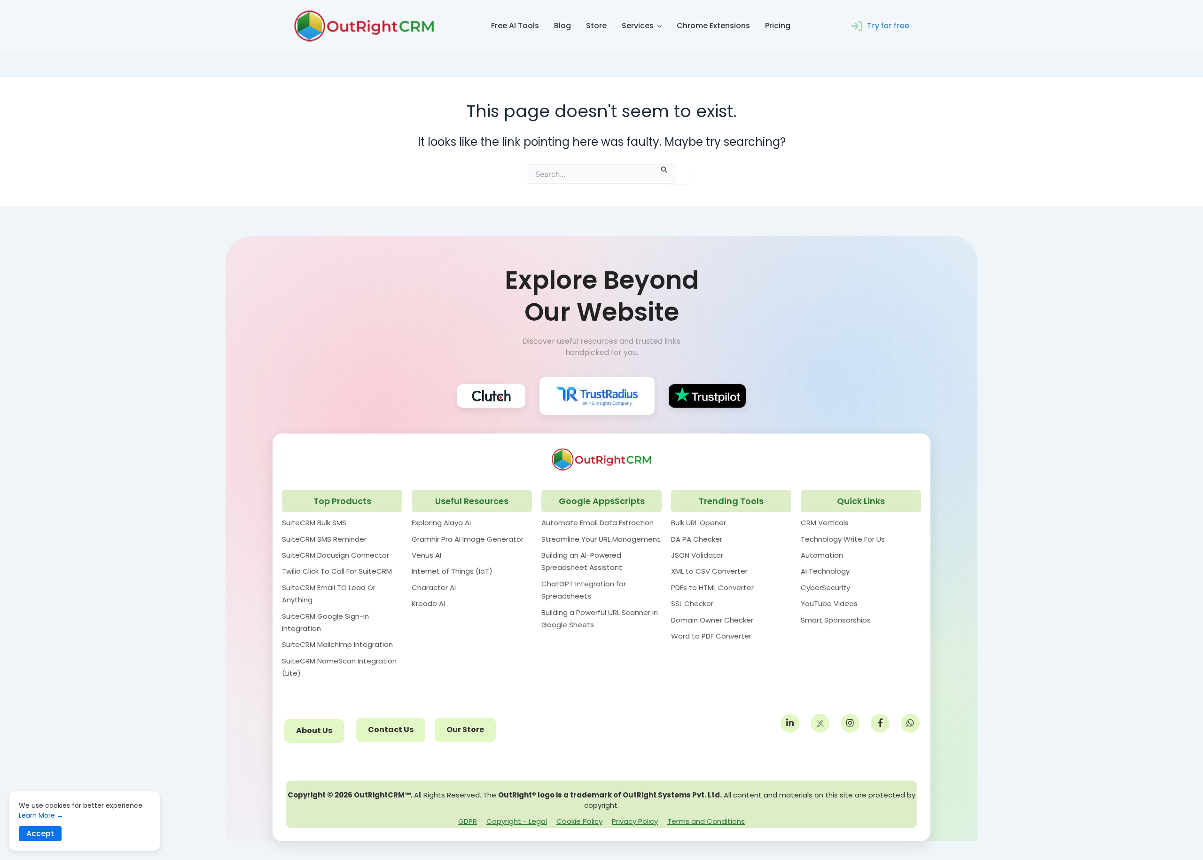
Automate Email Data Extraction (597, 523)
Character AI (434, 587)
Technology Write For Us (843, 539)
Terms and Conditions (706, 821)
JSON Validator (697, 555)
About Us (314, 730)
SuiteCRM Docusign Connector (335, 555)
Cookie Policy (579, 821)
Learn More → (41, 815)
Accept (40, 833)
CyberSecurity (825, 587)
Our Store (465, 729)
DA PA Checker (696, 539)
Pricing (777, 25)
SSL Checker (692, 603)
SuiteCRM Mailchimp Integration (337, 644)
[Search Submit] (664, 169)
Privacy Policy (635, 821)
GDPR (467, 821)
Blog (562, 25)
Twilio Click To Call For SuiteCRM (337, 571)
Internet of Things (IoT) (452, 571)
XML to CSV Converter (709, 571)
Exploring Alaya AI (441, 523)
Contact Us (391, 729)
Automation (822, 555)
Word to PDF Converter (711, 636)
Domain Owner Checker (712, 620)
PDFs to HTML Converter (712, 587)
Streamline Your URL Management (600, 539)
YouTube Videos (829, 603)
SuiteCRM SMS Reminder (324, 539)
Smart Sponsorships (836, 620)
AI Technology (825, 571)
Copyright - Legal (516, 821)
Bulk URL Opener (698, 523)
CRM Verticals (825, 523)
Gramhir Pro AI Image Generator (467, 539)
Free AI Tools (515, 25)
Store (596, 25)
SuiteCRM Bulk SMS (314, 523)
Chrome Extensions (713, 25)
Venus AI (426, 555)
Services (638, 25)
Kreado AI (428, 603)
